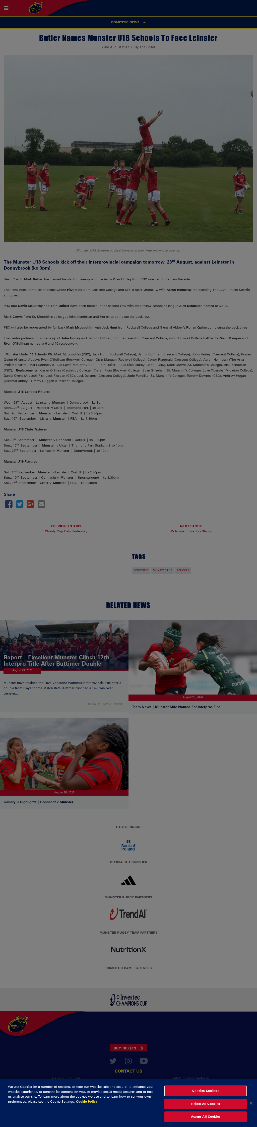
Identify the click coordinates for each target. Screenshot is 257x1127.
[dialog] (128, 1103)
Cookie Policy (86, 1101)
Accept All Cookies (205, 1116)
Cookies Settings (205, 1091)
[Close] (250, 1103)
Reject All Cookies (205, 1104)
